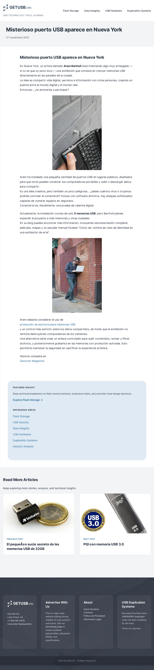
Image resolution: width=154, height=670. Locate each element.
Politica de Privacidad (94, 615)
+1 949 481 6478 (16, 620)
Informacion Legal (92, 619)
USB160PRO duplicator (133, 616)
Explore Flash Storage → (28, 399)
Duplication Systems (139, 10)
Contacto (88, 612)
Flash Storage (71, 10)
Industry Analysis (23, 446)
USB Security (21, 422)
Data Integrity (92, 10)
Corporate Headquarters (19, 624)
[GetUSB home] (19, 603)
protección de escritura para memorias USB (47, 324)
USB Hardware (113, 10)
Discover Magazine (32, 360)
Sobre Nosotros (91, 609)
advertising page (54, 626)
